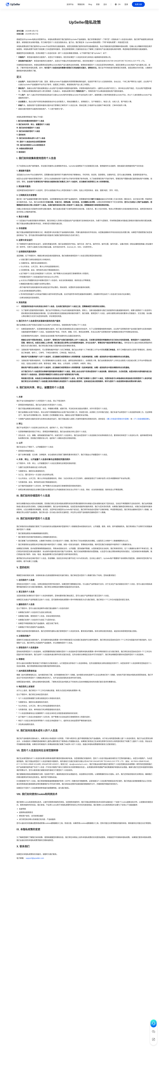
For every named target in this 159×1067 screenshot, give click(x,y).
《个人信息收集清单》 (141, 419)
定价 (105, 4)
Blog (90, 4)
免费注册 (138, 4)
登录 (126, 4)
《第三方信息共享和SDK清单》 (118, 419)
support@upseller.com (35, 858)
